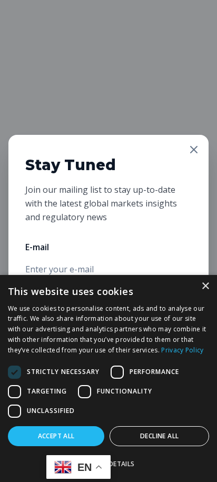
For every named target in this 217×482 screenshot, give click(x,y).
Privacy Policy (182, 350)
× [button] (205, 286)
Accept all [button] (56, 435)
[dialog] (108, 378)
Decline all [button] (159, 435)
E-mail (37, 247)
